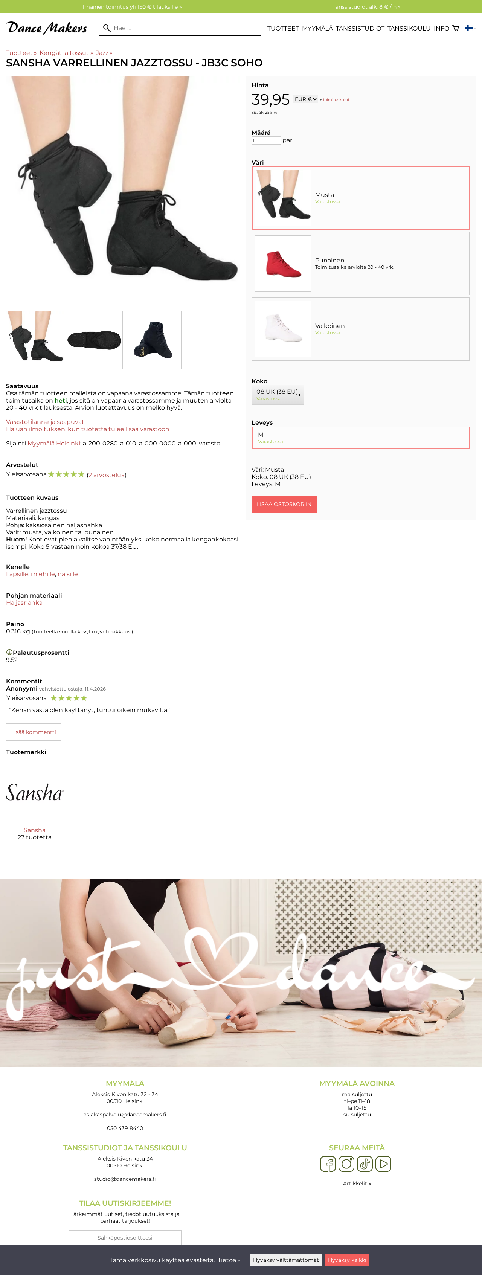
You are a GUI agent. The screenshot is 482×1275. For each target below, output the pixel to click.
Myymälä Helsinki (53, 443)
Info (441, 28)
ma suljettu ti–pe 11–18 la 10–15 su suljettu (357, 1098)
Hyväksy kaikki (347, 1260)
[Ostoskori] (455, 28)
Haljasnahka (24, 602)
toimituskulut (336, 99)
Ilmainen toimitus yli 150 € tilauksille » (131, 6)
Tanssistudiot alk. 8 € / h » (367, 6)
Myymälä (317, 28)
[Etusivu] (49, 32)
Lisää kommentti (33, 732)
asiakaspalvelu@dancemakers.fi (125, 1114)
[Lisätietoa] (9, 652)
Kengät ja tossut (66, 52)
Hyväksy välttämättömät (286, 1260)
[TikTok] (365, 1164)
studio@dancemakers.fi (125, 1179)
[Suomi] (470, 28)
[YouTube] (383, 1164)
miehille (43, 574)
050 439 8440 (125, 1128)
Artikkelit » (357, 1183)
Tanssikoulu (409, 28)
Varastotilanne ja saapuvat (45, 422)
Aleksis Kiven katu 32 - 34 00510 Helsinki (125, 1091)
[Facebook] (328, 1164)
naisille (68, 574)
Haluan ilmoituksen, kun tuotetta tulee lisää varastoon (87, 429)
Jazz (104, 52)
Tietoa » (229, 1260)
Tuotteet (283, 28)
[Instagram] (346, 1164)
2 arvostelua (106, 475)
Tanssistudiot (360, 28)
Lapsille (17, 574)
